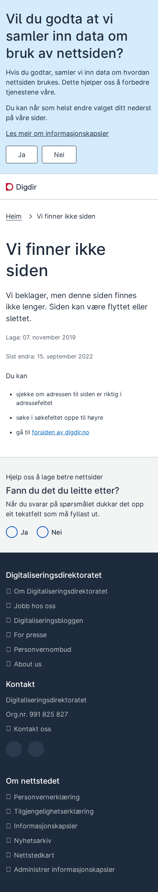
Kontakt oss (32, 729)
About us (28, 664)
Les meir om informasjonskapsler (57, 133)
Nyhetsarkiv (32, 840)
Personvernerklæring (47, 797)
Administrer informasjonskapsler (64, 869)
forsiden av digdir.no (60, 432)
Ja (21, 155)
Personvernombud (42, 649)
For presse (30, 635)
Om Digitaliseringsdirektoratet (61, 591)
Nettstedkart (34, 855)
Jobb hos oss (34, 606)
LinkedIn (36, 751)
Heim (14, 216)
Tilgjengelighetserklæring (54, 811)
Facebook (14, 751)
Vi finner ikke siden (66, 216)
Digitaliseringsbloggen (48, 620)
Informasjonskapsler (46, 826)
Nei (59, 155)
